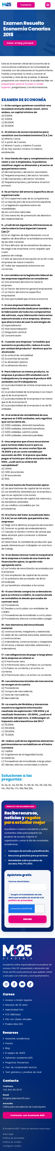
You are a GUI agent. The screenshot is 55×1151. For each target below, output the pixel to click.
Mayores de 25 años (16, 1004)
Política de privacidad (13, 1138)
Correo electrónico (18, 881)
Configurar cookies (12, 1146)
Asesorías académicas (17, 1038)
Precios (9, 1043)
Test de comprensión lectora (21, 1067)
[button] (48, 5)
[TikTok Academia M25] (30, 984)
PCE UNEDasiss (13, 1014)
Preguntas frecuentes (17, 1062)
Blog (7, 1048)
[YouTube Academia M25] (22, 984)
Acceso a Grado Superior (18, 1000)
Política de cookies (12, 1142)
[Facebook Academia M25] (14, 984)
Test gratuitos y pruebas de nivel (23, 1072)
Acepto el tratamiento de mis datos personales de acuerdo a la (26, 897)
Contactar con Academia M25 (27, 1115)
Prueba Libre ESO (14, 1024)
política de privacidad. (20, 900)
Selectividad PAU (14, 1009)
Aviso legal (8, 1134)
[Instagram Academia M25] (6, 984)
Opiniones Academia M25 (19, 1057)
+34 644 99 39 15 (12, 1089)
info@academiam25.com (16, 1098)
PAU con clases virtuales (18, 1019)
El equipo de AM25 (15, 1052)
